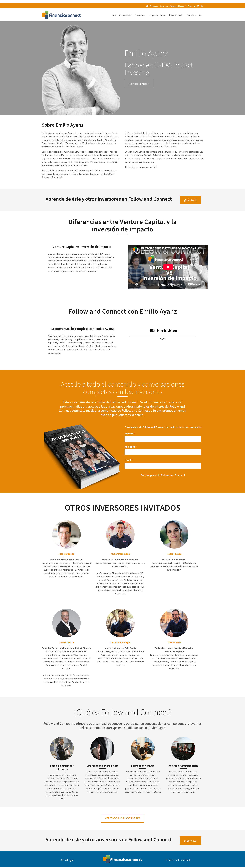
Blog (190, 6)
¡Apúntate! (190, 200)
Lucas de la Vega (120, 642)
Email (128, 460)
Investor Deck (175, 14)
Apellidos (130, 446)
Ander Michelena (120, 553)
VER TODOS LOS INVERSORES (122, 818)
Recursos (164, 6)
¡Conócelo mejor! (139, 83)
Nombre (129, 433)
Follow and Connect (178, 6)
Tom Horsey (174, 642)
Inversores (140, 14)
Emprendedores (157, 14)
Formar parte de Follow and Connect (163, 475)
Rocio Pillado (174, 553)
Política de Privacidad (177, 860)
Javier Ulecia (66, 642)
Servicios (154, 6)
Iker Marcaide (66, 553)
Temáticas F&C (194, 14)
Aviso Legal (67, 860)
